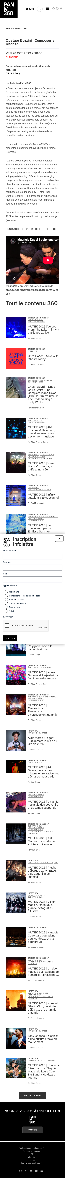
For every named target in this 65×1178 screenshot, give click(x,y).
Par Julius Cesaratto (36, 980)
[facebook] (53, 9)
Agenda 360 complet (14, 28)
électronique (35, 320)
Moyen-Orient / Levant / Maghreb (40, 963)
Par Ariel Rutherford (36, 503)
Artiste (12, 611)
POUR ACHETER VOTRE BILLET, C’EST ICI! (31, 229)
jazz (30, 351)
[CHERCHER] (39, 8)
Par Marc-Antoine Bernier (38, 442)
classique (33, 382)
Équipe (32, 1160)
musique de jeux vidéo (40, 458)
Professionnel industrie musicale (24, 595)
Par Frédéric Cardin (36, 365)
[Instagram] (57, 9)
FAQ (32, 1154)
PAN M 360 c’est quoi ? (31, 1163)
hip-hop (47, 667)
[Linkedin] (42, 1171)
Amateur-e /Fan (16, 599)
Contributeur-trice (17, 603)
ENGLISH (30, 9)
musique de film (36, 456)
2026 (34, 351)
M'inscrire (32, 1130)
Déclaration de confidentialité (31, 1148)
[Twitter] (31, 1171)
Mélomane (14, 592)
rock (30, 895)
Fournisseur (15, 607)
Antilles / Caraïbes (38, 733)
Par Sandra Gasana (36, 750)
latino (31, 1060)
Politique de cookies (31, 1151)
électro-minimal (36, 321)
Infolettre (31, 1157)
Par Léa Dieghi (34, 655)
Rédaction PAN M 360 (20, 83)
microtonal (34, 995)
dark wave (33, 455)
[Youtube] (61, 9)
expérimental (50, 517)
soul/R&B (48, 862)
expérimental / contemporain (36, 519)
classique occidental (39, 380)
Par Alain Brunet (34, 338)
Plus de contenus (32, 1096)
